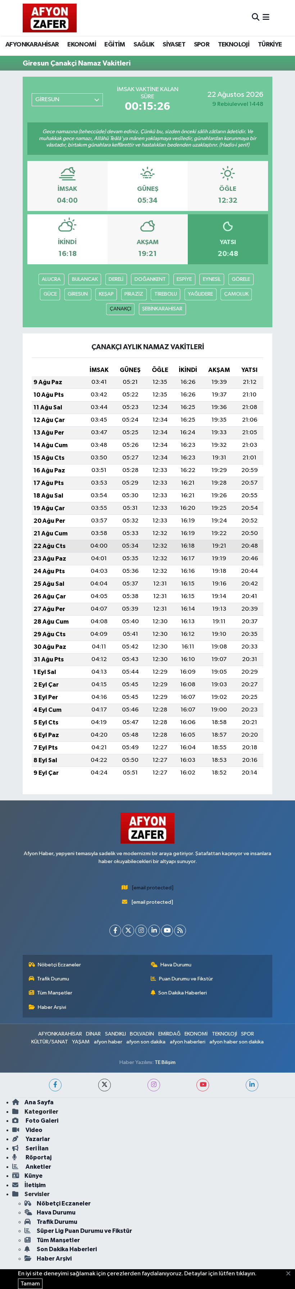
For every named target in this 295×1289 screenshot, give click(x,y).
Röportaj (37, 1157)
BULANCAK (85, 279)
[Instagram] (141, 931)
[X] (128, 931)
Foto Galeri (41, 1121)
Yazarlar (37, 1139)
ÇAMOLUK (236, 294)
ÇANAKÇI (120, 308)
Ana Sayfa (39, 1102)
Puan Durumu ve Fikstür (186, 979)
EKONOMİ (81, 44)
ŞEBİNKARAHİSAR (162, 308)
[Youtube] (167, 931)
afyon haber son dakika (236, 1042)
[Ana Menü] (266, 18)
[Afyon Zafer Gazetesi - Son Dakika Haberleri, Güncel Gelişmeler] (50, 17)
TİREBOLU (165, 294)
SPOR (202, 44)
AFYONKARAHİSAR (32, 44)
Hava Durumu (175, 964)
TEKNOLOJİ (234, 44)
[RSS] (180, 931)
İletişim (35, 1185)
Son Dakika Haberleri (182, 993)
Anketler (37, 1167)
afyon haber (108, 1042)
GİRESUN (78, 294)
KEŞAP (106, 294)
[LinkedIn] (154, 931)
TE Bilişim (165, 1062)
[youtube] (202, 1085)
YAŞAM (81, 1042)
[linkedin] (252, 1085)
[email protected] (152, 887)
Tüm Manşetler (54, 993)
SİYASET (174, 44)
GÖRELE (241, 279)
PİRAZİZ (133, 294)
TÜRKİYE (270, 44)
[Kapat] (290, 1274)
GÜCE (50, 294)
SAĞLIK (143, 44)
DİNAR (93, 1034)
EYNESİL (212, 279)
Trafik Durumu (53, 979)
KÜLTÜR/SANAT (49, 1042)
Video (33, 1130)
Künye (33, 1176)
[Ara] (255, 18)
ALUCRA (51, 279)
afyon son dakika (145, 1042)
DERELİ (116, 279)
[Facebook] (115, 931)
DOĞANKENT (150, 279)
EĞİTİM (114, 44)
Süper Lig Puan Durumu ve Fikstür (84, 1231)
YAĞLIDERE (200, 294)
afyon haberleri (187, 1042)
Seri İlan (36, 1148)
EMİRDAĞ (169, 1034)
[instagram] (154, 1085)
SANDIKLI (115, 1034)
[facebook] (55, 1085)
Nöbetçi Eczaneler (59, 964)
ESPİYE (184, 279)
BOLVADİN (142, 1034)
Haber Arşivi (52, 1007)
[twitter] (104, 1085)
